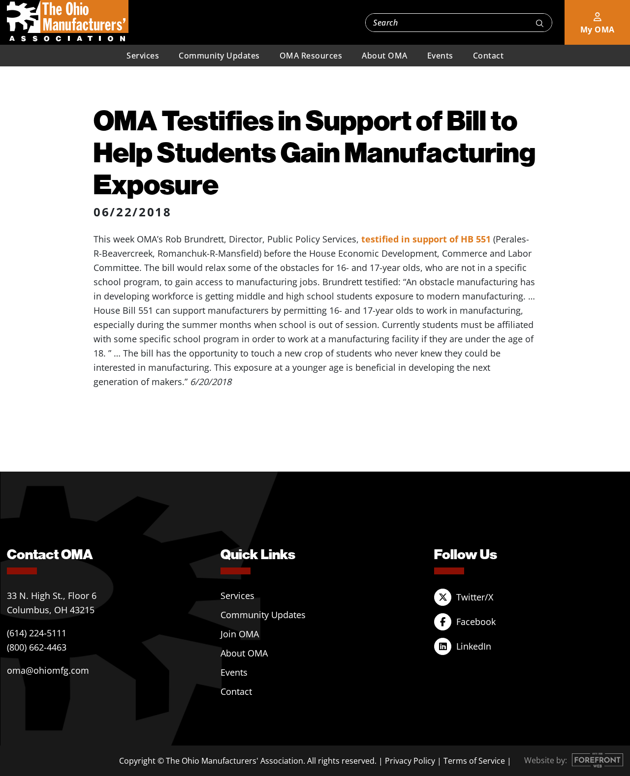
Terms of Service (474, 760)
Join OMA (239, 634)
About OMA (385, 55)
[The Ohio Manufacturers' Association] (67, 21)
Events (440, 55)
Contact (488, 55)
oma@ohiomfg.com (48, 670)
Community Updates (219, 55)
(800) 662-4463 (36, 647)
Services (142, 55)
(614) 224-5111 (36, 633)
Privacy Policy (410, 760)
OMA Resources (311, 55)
